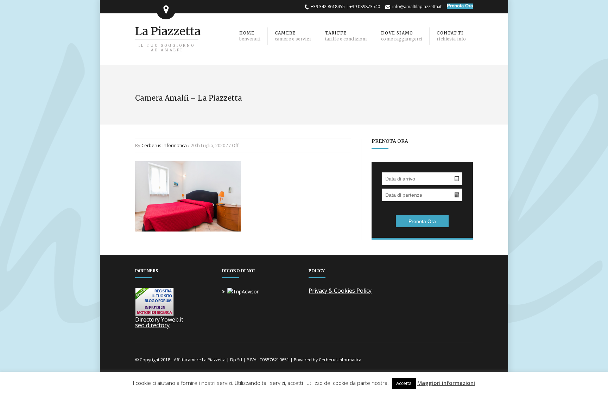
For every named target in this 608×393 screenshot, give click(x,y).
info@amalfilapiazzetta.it (417, 6)
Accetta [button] (404, 383)
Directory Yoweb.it (159, 319)
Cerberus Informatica (164, 145)
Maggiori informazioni (446, 382)
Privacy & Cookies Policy (340, 290)
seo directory (152, 325)
